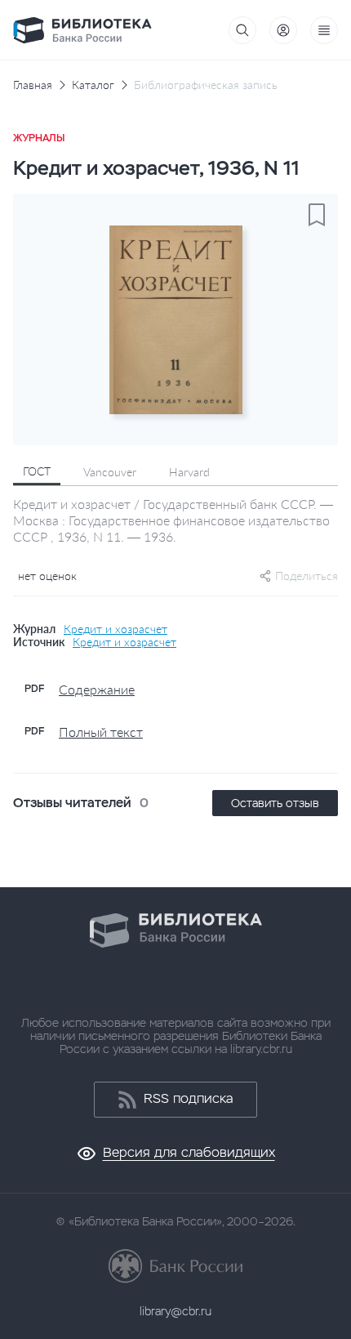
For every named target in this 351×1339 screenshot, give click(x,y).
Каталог (93, 84)
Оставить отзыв (275, 803)
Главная (32, 84)
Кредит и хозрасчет (115, 629)
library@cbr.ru (175, 1311)
